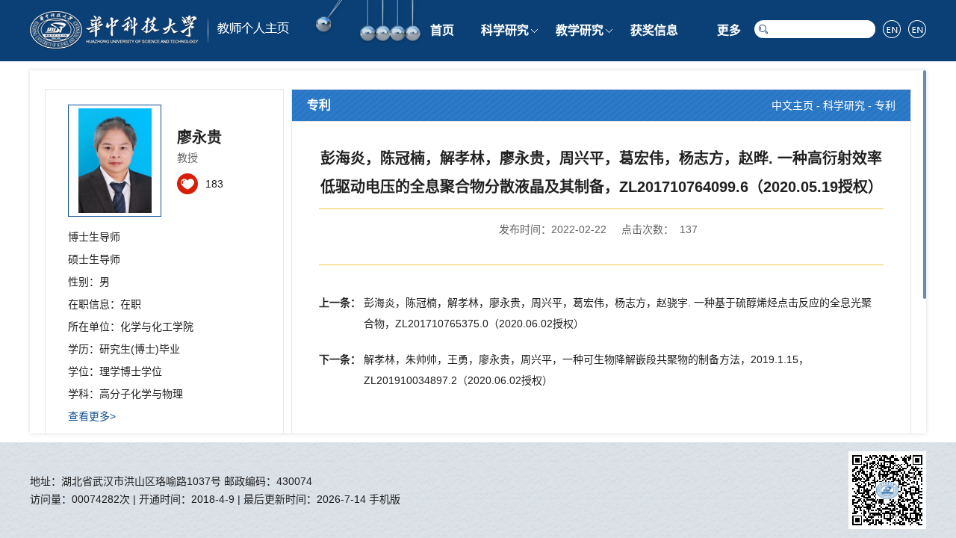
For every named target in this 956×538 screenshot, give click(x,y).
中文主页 (792, 105)
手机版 (384, 499)
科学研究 (505, 30)
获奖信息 (654, 30)
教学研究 (579, 30)
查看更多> (92, 416)
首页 (442, 30)
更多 (729, 30)
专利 (885, 105)
